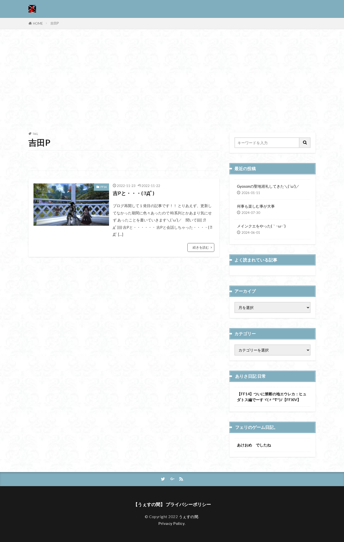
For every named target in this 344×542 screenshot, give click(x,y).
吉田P (54, 23)
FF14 (103, 186)
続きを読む (201, 247)
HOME (38, 23)
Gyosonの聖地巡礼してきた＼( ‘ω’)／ (268, 186)
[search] (305, 142)
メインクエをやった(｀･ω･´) (261, 226)
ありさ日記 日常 (250, 376)
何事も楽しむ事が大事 (256, 206)
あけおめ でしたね (254, 445)
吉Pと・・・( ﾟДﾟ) (133, 193)
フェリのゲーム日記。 (256, 427)
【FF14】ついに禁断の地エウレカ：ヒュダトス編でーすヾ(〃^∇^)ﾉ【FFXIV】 (271, 397)
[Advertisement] (172, 79)
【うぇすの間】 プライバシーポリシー (172, 504)
